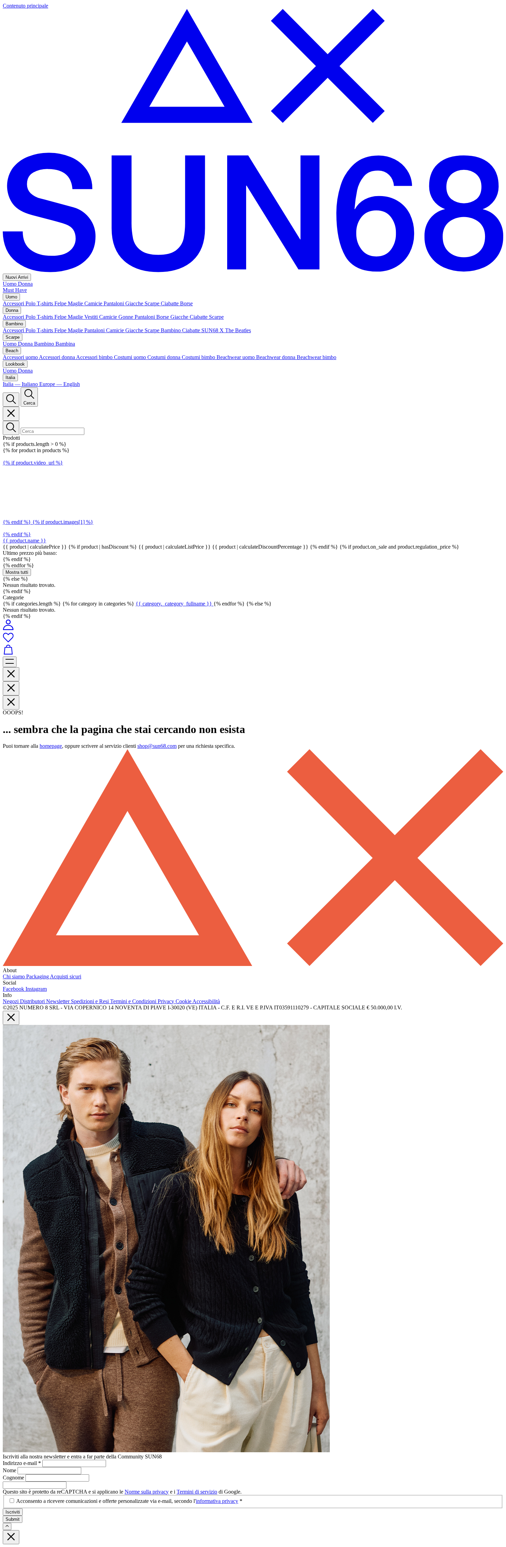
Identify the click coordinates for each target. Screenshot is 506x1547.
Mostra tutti (17, 572)
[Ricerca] (11, 400)
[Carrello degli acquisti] (253, 650)
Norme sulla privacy (147, 1492)
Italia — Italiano (21, 384)
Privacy (167, 1001)
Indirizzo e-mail (22, 1463)
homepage (51, 746)
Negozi (11, 1001)
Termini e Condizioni (134, 1001)
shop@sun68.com (157, 746)
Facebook (14, 989)
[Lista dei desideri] (253, 638)
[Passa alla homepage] (253, 270)
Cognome (14, 1477)
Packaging (38, 976)
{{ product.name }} (24, 540)
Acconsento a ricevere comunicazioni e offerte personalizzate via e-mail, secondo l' (129, 1501)
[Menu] (10, 662)
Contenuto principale (25, 6)
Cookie (184, 1001)
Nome (10, 1470)
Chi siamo (14, 976)
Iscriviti (13, 1512)
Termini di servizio (197, 1492)
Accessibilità (206, 1001)
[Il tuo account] (8, 628)
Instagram (36, 989)
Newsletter (58, 1001)
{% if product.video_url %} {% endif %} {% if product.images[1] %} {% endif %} (48, 498)
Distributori (33, 1001)
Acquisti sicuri (65, 976)
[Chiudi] (11, 414)
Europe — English (59, 384)
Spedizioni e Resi (90, 1001)
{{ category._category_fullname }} (174, 604)
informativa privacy (217, 1501)
